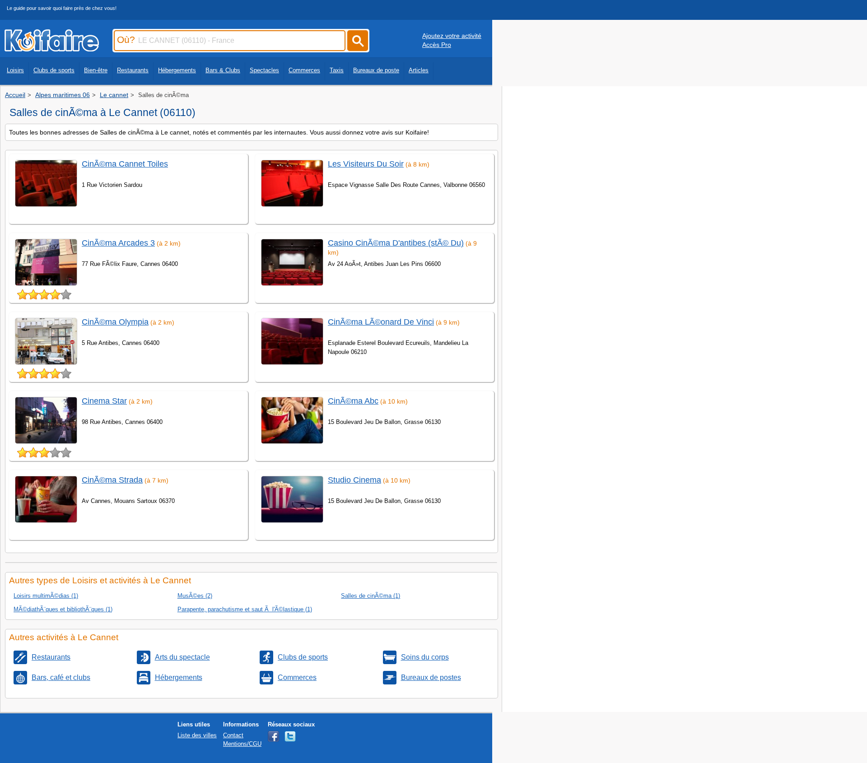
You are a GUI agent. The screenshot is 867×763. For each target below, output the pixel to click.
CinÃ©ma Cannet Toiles (125, 163)
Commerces (304, 70)
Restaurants (133, 70)
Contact (233, 735)
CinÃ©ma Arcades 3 (118, 242)
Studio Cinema (354, 479)
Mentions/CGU (242, 743)
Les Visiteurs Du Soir (366, 163)
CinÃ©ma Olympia (115, 321)
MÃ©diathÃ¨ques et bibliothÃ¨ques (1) (63, 609)
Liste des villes (197, 735)
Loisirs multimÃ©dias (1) (46, 595)
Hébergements (177, 70)
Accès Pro (436, 44)
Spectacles (264, 70)
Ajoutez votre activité (451, 35)
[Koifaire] (52, 48)
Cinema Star (104, 400)
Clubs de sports (54, 70)
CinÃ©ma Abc (353, 400)
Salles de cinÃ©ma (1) (370, 595)
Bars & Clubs (222, 70)
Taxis (337, 70)
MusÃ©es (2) (194, 595)
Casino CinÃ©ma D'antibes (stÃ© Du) (396, 242)
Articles (419, 70)
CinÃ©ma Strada (112, 479)
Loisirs (15, 70)
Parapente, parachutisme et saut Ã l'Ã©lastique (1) (244, 609)
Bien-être (95, 70)
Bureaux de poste (376, 70)
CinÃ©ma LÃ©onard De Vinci (381, 321)
